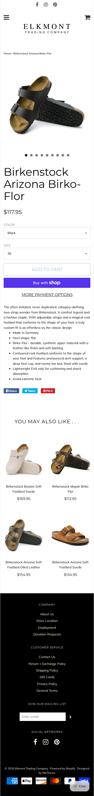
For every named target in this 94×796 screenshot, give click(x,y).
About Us (47, 614)
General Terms (47, 690)
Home (7, 53)
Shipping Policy (47, 670)
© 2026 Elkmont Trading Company (26, 768)
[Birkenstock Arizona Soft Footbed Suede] (70, 535)
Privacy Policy (47, 684)
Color (9, 225)
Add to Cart (47, 269)
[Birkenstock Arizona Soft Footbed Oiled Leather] (24, 535)
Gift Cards (47, 677)
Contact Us (47, 657)
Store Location (47, 621)
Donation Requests (47, 634)
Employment (47, 628)
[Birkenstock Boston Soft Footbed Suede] (24, 459)
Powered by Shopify (62, 768)
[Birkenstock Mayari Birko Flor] (70, 459)
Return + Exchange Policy (47, 664)
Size (7, 245)
